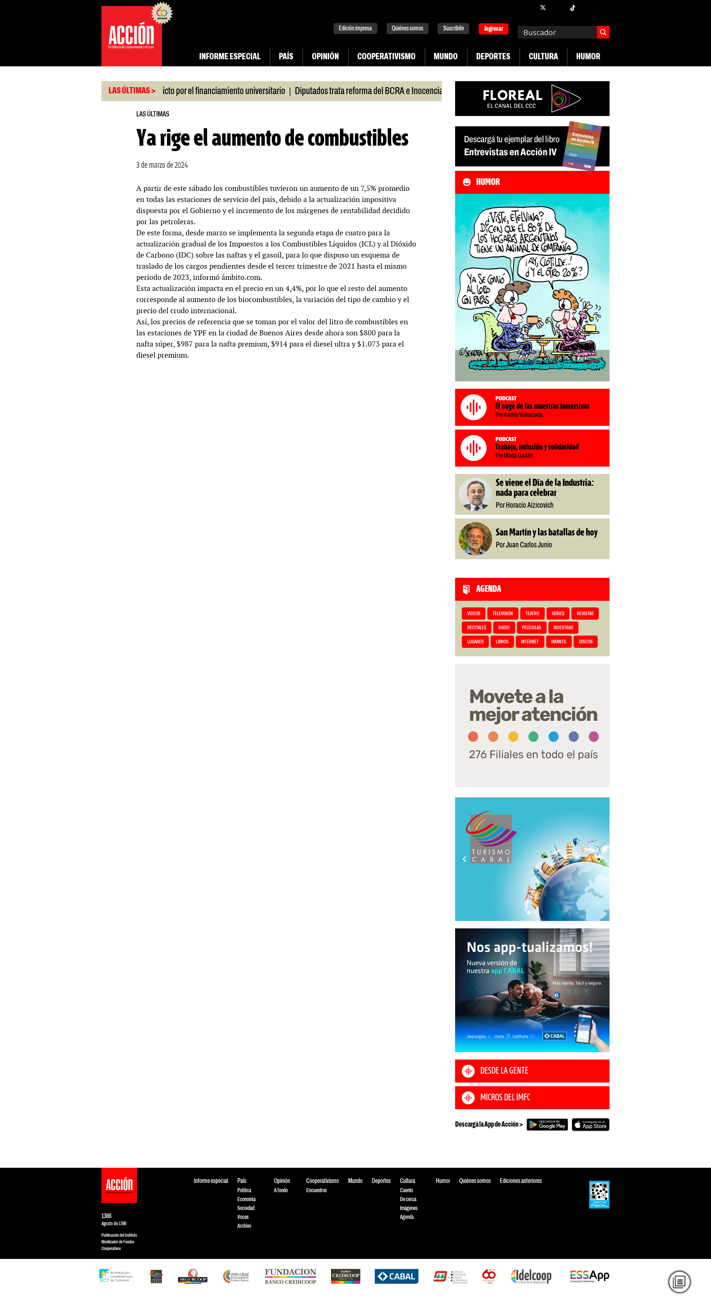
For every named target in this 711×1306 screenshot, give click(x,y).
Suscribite (453, 29)
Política (244, 1190)
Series (558, 613)
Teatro (532, 613)
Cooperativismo (386, 57)
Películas (531, 628)
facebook (528, 7)
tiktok (572, 7)
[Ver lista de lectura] (679, 1282)
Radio (504, 628)
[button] (529, 913)
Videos (473, 613)
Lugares (475, 642)
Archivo (244, 1226)
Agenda (407, 1217)
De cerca (408, 1199)
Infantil (559, 642)
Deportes (493, 57)
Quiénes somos (407, 29)
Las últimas (152, 114)
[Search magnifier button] (603, 32)
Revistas (585, 613)
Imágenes (408, 1208)
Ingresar (493, 29)
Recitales (476, 628)
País (286, 57)
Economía (246, 1199)
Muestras (563, 628)
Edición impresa (355, 29)
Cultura (543, 57)
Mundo (446, 57)
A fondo (281, 1190)
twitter (542, 7)
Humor (588, 57)
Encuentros (316, 1190)
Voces (242, 1217)
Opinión (325, 57)
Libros (502, 642)
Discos (585, 642)
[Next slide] (600, 859)
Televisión (503, 613)
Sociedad (245, 1208)
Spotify (602, 7)
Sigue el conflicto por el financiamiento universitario (166, 91)
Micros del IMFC (505, 1098)
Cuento (406, 1190)
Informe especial (230, 57)
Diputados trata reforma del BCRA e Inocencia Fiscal (342, 91)
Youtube (587, 7)
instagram (557, 7)
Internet (530, 642)
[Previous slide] (464, 859)
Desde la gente (504, 1071)
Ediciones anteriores (521, 1181)
